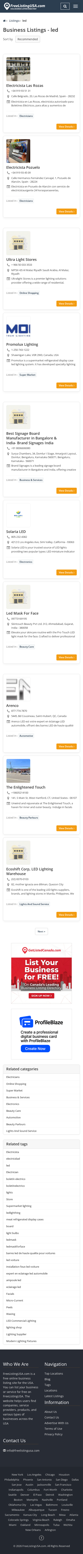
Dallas (75, 1479)
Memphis (32, 1500)
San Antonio (44, 1479)
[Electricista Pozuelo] (18, 151)
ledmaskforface (15, 1246)
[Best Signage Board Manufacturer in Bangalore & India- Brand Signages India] (18, 417)
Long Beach (48, 1515)
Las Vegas (36, 1505)
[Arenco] (18, 689)
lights (9, 1192)
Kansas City (30, 1515)
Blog (47, 1379)
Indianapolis (16, 1489)
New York (17, 1474)
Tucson (52, 1510)
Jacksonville (44, 1484)
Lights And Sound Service (34, 904)
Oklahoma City (17, 1505)
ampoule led (13, 1280)
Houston (64, 1474)
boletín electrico (15, 1179)
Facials (10, 1294)
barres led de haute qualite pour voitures (30, 1253)
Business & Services (31, 480)
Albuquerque (36, 1510)
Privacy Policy (53, 1434)
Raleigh (57, 1520)
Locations (51, 1390)
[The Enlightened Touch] (18, 771)
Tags (48, 1385)
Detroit (50, 1494)
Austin (29, 1484)
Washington (65, 1494)
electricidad (13, 1158)
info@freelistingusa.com (23, 1450)
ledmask (11, 1239)
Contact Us (52, 1417)
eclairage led (13, 1287)
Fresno (65, 1510)
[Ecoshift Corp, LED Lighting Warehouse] (18, 853)
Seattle (12, 1494)
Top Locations (54, 1373)
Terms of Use (53, 1429)
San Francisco (63, 1484)
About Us (51, 1412)
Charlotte (66, 1489)
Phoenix (28, 1479)
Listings (14, 21)
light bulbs (12, 1233)
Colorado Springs (18, 1520)
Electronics (26, 562)
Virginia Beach (41, 1520)
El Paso (37, 1494)
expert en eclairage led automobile (27, 1273)
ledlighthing (13, 1213)
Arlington (50, 1530)
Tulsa (56, 1525)
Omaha (70, 1520)
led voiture (12, 1260)
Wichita (67, 1525)
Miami (12, 1525)
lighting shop (14, 1327)
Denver (25, 1494)
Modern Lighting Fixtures (21, 1341)
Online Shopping (29, 293)
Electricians (26, 116)
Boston (18, 1500)
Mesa (62, 1515)
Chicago (50, 1474)
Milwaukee (18, 1510)
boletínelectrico (15, 1186)
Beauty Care (27, 646)
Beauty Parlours (29, 817)
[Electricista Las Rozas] (18, 69)
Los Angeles (34, 1474)
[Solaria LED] (18, 515)
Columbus (33, 1489)
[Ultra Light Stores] (18, 243)
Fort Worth (50, 1489)
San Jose (17, 1484)
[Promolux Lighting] (18, 328)
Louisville (67, 1505)
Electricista (12, 1152)
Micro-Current (14, 1300)
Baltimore (52, 1505)
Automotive (26, 735)
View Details (66, 126)
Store (9, 1199)
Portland (62, 1500)
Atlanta (74, 1515)
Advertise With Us (56, 1423)
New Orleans (33, 1530)
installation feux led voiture (22, 1266)
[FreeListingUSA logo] (24, 6)
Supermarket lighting (18, 1206)
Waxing (10, 1314)
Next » (41, 931)
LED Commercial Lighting (21, 1321)
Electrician (12, 1172)
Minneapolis (41, 1525)
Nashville (47, 1500)
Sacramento (12, 1515)
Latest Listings (54, 1396)
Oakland (25, 1525)
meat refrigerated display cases (25, 1219)
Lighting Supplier (16, 1334)
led (8, 1165)
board (9, 1226)
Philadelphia (11, 1479)
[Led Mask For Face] (18, 597)
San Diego (62, 1479)
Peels (9, 1307)
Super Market (27, 374)
